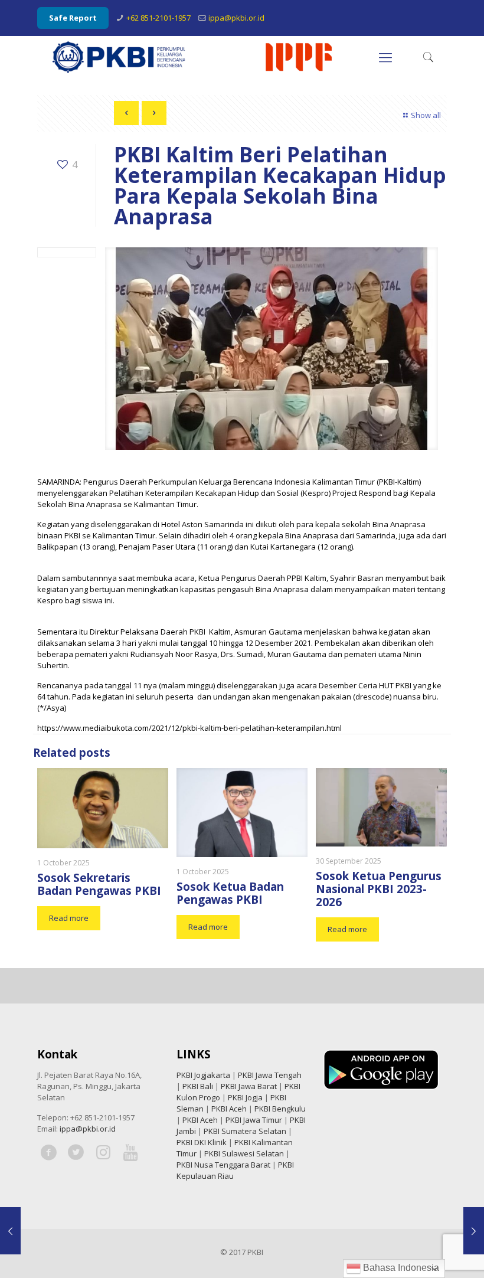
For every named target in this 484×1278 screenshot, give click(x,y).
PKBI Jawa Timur (253, 1119)
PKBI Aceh (229, 1108)
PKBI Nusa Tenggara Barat (223, 1164)
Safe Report (73, 17)
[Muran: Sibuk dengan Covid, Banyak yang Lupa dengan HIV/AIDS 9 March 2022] (473, 1230)
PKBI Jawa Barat (249, 1086)
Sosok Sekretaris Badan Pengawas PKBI (99, 884)
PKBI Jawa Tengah (270, 1075)
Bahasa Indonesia (400, 1268)
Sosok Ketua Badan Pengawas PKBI (230, 893)
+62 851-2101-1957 (158, 17)
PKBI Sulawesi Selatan (244, 1153)
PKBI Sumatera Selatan (245, 1131)
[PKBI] (193, 56)
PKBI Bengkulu (280, 1108)
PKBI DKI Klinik (201, 1142)
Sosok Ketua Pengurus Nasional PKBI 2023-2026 (379, 889)
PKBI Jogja (245, 1097)
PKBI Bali (197, 1086)
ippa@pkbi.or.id (236, 17)
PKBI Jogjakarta (203, 1075)
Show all (426, 115)
